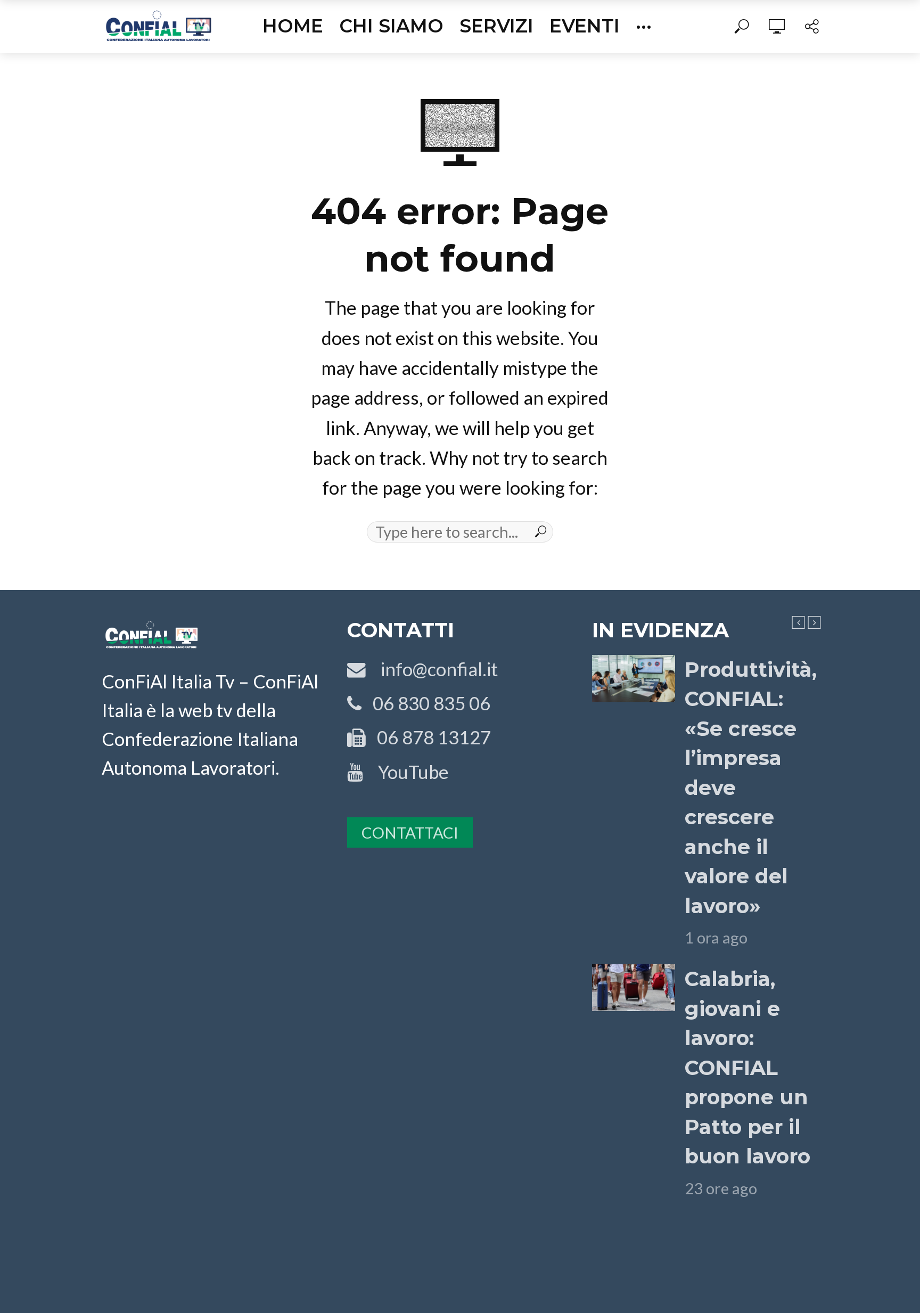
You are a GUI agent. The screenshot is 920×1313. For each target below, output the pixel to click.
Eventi (584, 26)
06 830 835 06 (426, 703)
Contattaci (410, 832)
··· (644, 26)
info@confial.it (432, 669)
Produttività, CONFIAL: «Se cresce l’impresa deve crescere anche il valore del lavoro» (751, 787)
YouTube (406, 772)
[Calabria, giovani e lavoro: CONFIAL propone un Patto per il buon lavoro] (633, 987)
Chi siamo (391, 26)
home (292, 26)
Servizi (496, 26)
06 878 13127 (428, 737)
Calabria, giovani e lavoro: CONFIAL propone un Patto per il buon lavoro (747, 1067)
